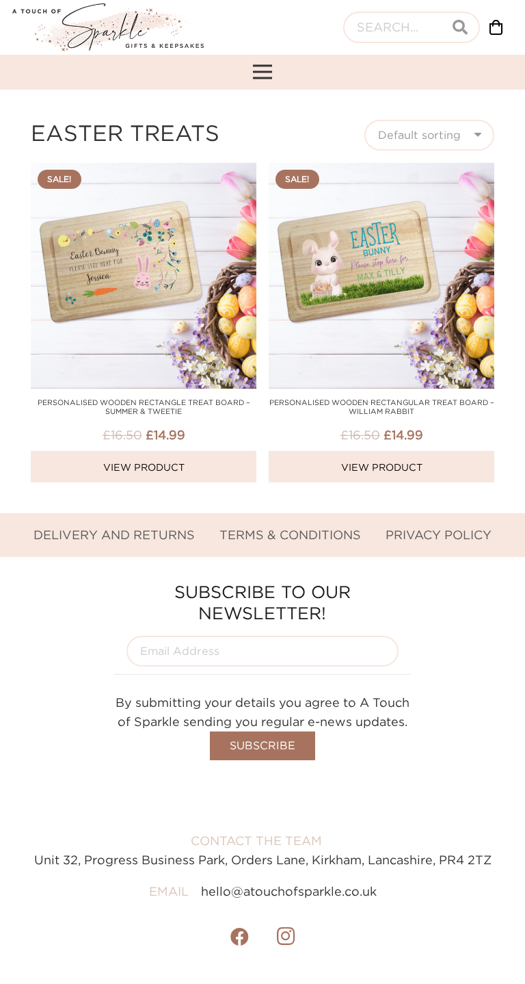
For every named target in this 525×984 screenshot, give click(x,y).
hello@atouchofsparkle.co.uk (289, 891)
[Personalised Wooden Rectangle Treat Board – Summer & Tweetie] (143, 172)
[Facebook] (240, 937)
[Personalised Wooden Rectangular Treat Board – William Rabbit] (381, 172)
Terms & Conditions (290, 534)
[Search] (460, 27)
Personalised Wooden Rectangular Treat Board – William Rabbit (381, 406)
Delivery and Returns (114, 534)
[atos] (108, 27)
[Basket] (496, 27)
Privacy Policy (439, 534)
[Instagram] (285, 937)
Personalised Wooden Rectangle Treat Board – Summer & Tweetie (144, 406)
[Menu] (262, 72)
